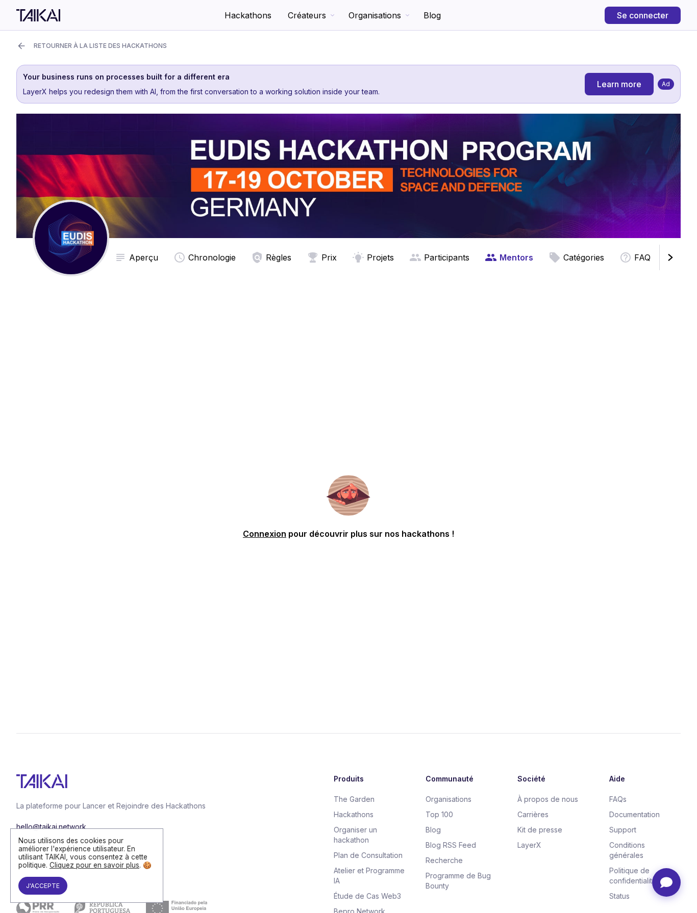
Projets (380, 257)
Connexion (264, 534)
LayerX (529, 845)
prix (329, 257)
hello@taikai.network (51, 826)
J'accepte (43, 886)
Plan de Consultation (368, 855)
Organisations (374, 15)
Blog (432, 15)
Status (619, 896)
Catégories (583, 257)
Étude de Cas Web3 (367, 896)
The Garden (354, 799)
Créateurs (307, 15)
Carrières (533, 814)
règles (278, 257)
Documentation (634, 814)
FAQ (642, 257)
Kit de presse (539, 829)
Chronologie (212, 257)
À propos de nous (547, 799)
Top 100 (439, 814)
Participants (446, 257)
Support (622, 829)
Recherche (444, 860)
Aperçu (143, 257)
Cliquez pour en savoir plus (94, 865)
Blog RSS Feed (451, 845)
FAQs (618, 799)
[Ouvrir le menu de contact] (666, 882)
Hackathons (248, 15)
